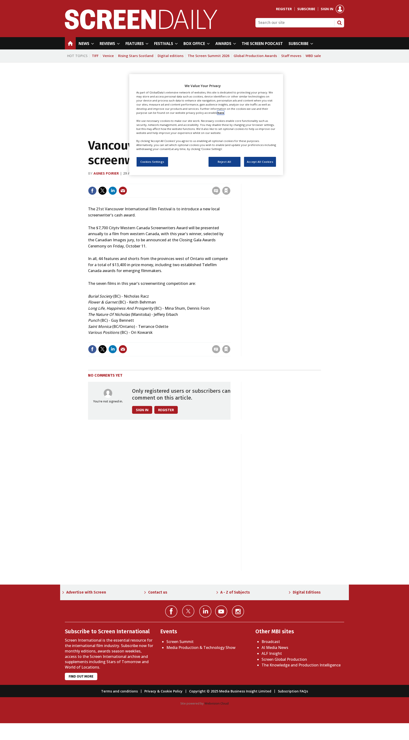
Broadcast (271, 641)
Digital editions (170, 55)
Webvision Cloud (216, 703)
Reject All (224, 161)
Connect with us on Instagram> (238, 611)
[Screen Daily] (141, 28)
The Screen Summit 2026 (208, 55)
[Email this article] (123, 190)
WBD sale (313, 55)
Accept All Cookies (260, 161)
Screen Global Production (284, 659)
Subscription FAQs (293, 691)
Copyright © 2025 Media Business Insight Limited (230, 691)
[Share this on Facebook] (92, 190)
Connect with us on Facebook (171, 611)
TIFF (95, 55)
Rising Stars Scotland (135, 55)
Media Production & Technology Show (201, 647)
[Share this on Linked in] (112, 190)
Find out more (81, 676)
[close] (230, 181)
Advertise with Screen (86, 592)
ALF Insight (272, 653)
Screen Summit (180, 641)
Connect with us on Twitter (188, 611)
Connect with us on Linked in (205, 611)
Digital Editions (307, 592)
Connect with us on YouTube (221, 611)
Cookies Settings (152, 161)
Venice (108, 55)
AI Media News (275, 647)
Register (284, 9)
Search (339, 22)
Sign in (327, 9)
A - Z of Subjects (235, 592)
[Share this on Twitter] (102, 190)
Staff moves (291, 55)
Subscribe (306, 9)
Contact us (157, 592)
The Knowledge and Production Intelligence (301, 665)
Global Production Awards (255, 55)
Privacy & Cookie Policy (163, 691)
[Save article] (226, 190)
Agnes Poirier (106, 173)
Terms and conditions (119, 691)
